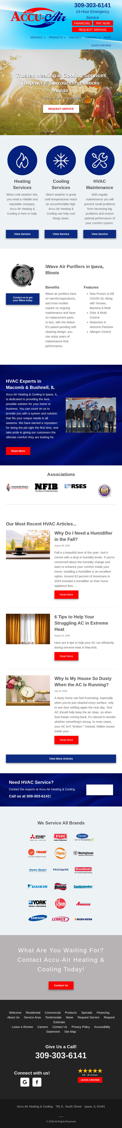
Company (91, 37)
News (107, 37)
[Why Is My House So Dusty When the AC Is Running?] (28, 690)
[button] (45, 38)
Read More (69, 594)
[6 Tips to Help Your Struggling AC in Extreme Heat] (28, 628)
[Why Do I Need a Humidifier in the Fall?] (28, 544)
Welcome (15, 1012)
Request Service (93, 29)
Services (36, 37)
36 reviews (92, 1075)
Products (56, 37)
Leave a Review (101, 45)
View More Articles (61, 758)
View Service (22, 234)
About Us (13, 1017)
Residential (33, 1012)
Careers (42, 1027)
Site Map (70, 1031)
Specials (75, 37)
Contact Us (59, 1027)
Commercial (53, 1012)
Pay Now (103, 23)
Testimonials (53, 1017)
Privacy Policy (81, 1027)
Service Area (32, 1017)
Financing (82, 23)
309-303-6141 (92, 5)
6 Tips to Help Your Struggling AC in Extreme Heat (81, 623)
